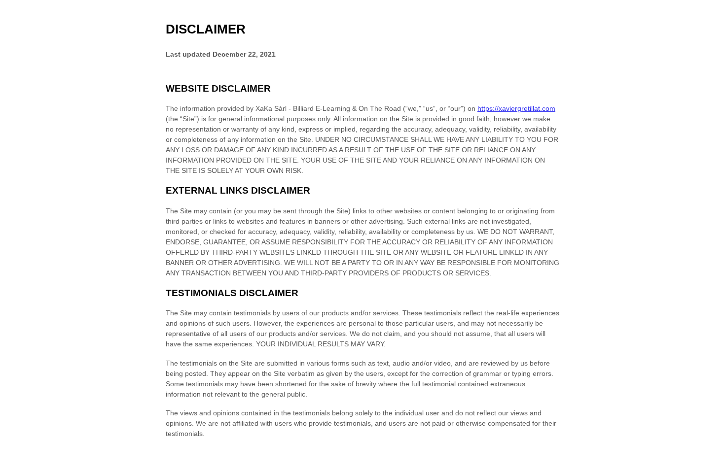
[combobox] (709, 466)
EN (709, 466)
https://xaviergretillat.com (516, 108)
